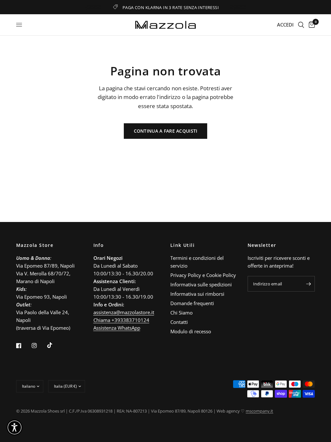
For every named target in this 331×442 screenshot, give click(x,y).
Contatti (179, 322)
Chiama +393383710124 (121, 320)
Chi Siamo (181, 312)
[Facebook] (23, 345)
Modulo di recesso (190, 331)
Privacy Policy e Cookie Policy (203, 275)
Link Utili (182, 245)
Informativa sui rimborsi (197, 294)
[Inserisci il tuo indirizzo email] (308, 284)
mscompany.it (259, 411)
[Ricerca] (301, 24)
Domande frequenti (192, 303)
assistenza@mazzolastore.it (123, 312)
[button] (14, 427)
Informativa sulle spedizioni (201, 284)
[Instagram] (39, 345)
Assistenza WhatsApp (116, 328)
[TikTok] (54, 345)
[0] (310, 24)
